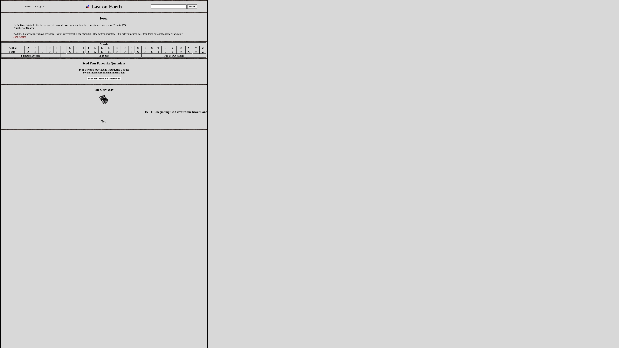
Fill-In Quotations (174, 55)
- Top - (103, 121)
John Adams (20, 36)
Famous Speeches (30, 55)
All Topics (101, 55)
